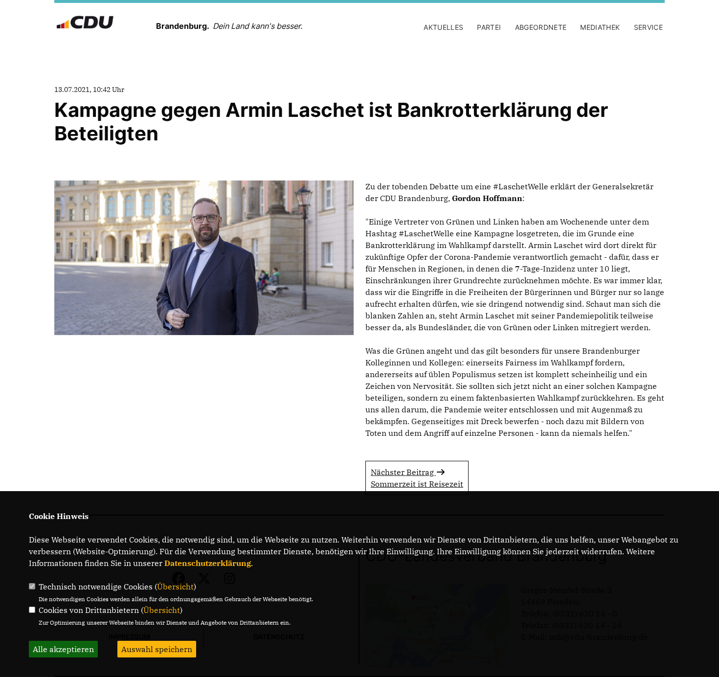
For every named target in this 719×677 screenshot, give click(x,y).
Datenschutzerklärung (207, 563)
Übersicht (175, 586)
